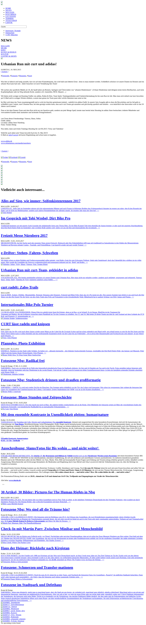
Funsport (14, 76)
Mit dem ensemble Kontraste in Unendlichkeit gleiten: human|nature (55, 414)
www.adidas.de (6, 141)
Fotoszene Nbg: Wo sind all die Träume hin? (35, 509)
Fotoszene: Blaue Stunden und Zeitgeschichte (36, 397)
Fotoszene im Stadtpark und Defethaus (31, 585)
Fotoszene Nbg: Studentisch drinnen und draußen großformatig (51, 380)
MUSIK (4, 48)
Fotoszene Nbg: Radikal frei (23, 360)
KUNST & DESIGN (8, 52)
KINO (3, 50)
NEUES (8, 10)
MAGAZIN (9, 12)
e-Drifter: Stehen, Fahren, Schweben (29, 253)
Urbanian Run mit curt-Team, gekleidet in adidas (39, 270)
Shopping (22, 76)
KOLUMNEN (10, 14)
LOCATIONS (10, 16)
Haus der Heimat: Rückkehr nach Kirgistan (35, 548)
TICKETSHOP (11, 21)
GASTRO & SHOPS (9, 56)
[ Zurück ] (4, 72)
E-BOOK (9, 23)
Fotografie (5, 76)
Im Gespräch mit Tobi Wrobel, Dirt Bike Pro (35, 218)
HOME (8, 8)
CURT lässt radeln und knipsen (25, 324)
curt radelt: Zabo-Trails (19, 287)
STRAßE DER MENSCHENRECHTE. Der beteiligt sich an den (44, 456)
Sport (30, 76)
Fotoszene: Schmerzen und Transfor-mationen (37, 567)
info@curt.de (13, 135)
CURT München (11, 35)
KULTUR (4, 54)
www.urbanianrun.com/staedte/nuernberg (16, 143)
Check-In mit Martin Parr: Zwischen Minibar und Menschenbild (52, 529)
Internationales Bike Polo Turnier (27, 304)
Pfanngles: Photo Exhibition (23, 343)
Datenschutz (9, 33)
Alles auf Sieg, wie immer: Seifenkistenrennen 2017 (41, 201)
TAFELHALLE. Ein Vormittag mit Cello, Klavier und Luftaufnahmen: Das (28, 422)
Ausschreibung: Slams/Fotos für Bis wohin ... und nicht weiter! (50, 448)
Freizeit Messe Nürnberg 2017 (24, 235)
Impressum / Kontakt (13, 31)
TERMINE (9, 18)
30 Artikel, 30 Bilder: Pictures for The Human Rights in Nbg (48, 492)
